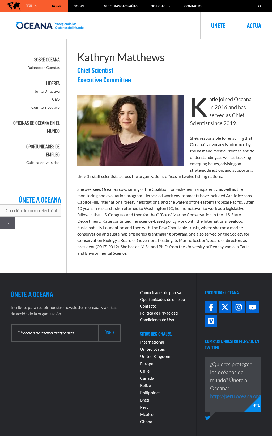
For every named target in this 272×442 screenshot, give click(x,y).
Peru (144, 407)
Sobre (79, 6)
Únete (218, 25)
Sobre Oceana (47, 59)
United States (152, 349)
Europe (146, 363)
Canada (147, 378)
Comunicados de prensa (160, 292)
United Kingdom (155, 356)
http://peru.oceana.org (235, 396)
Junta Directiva (47, 91)
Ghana (146, 421)
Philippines (150, 392)
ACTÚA (254, 25)
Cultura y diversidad (43, 162)
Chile (145, 370)
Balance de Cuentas (44, 67)
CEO (56, 99)
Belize (145, 385)
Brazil (145, 399)
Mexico (147, 414)
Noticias (158, 6)
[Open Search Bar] (260, 6)
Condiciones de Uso (157, 319)
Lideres (53, 83)
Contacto (193, 6)
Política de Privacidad (159, 313)
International (152, 341)
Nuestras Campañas (120, 6)
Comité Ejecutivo (45, 107)
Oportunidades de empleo (162, 299)
